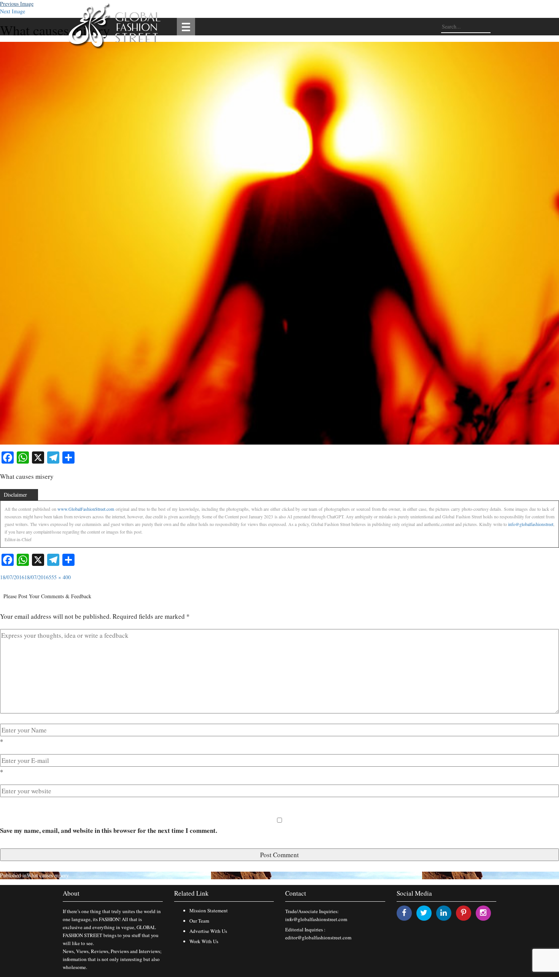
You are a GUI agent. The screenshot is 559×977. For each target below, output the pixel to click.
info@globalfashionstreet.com (316, 919)
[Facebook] (404, 912)
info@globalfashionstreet (530, 524)
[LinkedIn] (443, 912)
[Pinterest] (463, 912)
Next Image (12, 11)
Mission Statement (208, 910)
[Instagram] (483, 912)
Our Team (199, 920)
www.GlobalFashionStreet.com (85, 509)
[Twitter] (423, 912)
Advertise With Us (208, 931)
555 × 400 (60, 577)
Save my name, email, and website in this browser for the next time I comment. (108, 830)
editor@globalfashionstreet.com (318, 937)
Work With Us (203, 941)
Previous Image (16, 3)
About (71, 893)
